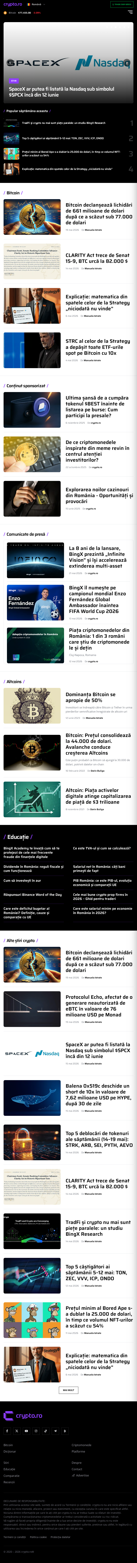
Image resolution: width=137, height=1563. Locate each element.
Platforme (78, 1451)
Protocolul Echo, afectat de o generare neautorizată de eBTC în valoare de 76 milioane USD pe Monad (99, 1006)
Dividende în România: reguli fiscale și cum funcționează (34, 868)
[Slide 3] (115, 27)
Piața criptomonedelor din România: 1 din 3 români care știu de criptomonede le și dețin (99, 639)
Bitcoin (13, 193)
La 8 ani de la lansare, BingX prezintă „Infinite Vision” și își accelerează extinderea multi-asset (98, 557)
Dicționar (10, 1451)
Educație (18, 837)
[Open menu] (130, 12)
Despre (77, 1463)
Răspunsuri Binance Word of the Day (33, 894)
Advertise (82, 1475)
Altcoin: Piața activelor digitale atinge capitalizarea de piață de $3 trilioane (98, 796)
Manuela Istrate (93, 230)
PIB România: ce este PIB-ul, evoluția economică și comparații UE (102, 882)
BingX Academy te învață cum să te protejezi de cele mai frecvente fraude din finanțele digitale (32, 852)
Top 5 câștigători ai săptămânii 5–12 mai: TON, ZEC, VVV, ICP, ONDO (63, 138)
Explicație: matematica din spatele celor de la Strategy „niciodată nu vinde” (67, 169)
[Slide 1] (107, 27)
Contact (77, 1469)
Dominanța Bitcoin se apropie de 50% (91, 697)
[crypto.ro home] (13, 4)
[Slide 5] (124, 27)
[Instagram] (36, 1431)
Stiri (14, 80)
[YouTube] (26, 1431)
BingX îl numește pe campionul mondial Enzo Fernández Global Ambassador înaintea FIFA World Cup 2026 (97, 599)
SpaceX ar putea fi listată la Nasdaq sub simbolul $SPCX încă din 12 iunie (98, 1050)
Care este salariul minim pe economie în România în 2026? (102, 910)
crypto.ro (96, 423)
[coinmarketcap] (65, 1431)
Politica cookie (38, 1537)
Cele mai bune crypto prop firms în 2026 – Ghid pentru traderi (100, 897)
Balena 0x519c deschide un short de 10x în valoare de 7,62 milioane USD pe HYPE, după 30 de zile (67, 92)
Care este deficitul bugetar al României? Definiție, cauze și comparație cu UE (26, 913)
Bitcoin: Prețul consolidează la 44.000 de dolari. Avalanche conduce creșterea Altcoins (98, 744)
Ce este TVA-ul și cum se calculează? (102, 848)
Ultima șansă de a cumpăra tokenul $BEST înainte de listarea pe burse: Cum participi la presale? (97, 406)
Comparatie (11, 1476)
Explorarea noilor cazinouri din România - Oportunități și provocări (99, 495)
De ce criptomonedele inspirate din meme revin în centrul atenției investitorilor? (98, 451)
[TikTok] (45, 1431)
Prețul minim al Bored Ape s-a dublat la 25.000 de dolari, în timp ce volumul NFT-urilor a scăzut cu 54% (71, 154)
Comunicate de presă (26, 534)
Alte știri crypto (21, 940)
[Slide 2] (111, 27)
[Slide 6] (128, 27)
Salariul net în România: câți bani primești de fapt (99, 868)
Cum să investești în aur (22, 880)
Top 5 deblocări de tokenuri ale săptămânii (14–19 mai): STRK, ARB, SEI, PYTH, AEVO (99, 1139)
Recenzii (9, 1482)
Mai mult (68, 1390)
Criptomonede (81, 1445)
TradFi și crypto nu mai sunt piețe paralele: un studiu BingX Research (63, 123)
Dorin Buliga (97, 771)
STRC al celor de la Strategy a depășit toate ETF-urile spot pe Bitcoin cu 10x (98, 347)
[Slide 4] (120, 27)
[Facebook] (7, 1431)
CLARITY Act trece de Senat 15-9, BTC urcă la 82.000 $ (98, 258)
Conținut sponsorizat (26, 385)
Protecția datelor (60, 1537)
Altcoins (14, 681)
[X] (17, 1431)
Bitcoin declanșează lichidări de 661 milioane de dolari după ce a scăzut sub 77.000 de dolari (99, 213)
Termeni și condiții (15, 1537)
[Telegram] (55, 1431)
